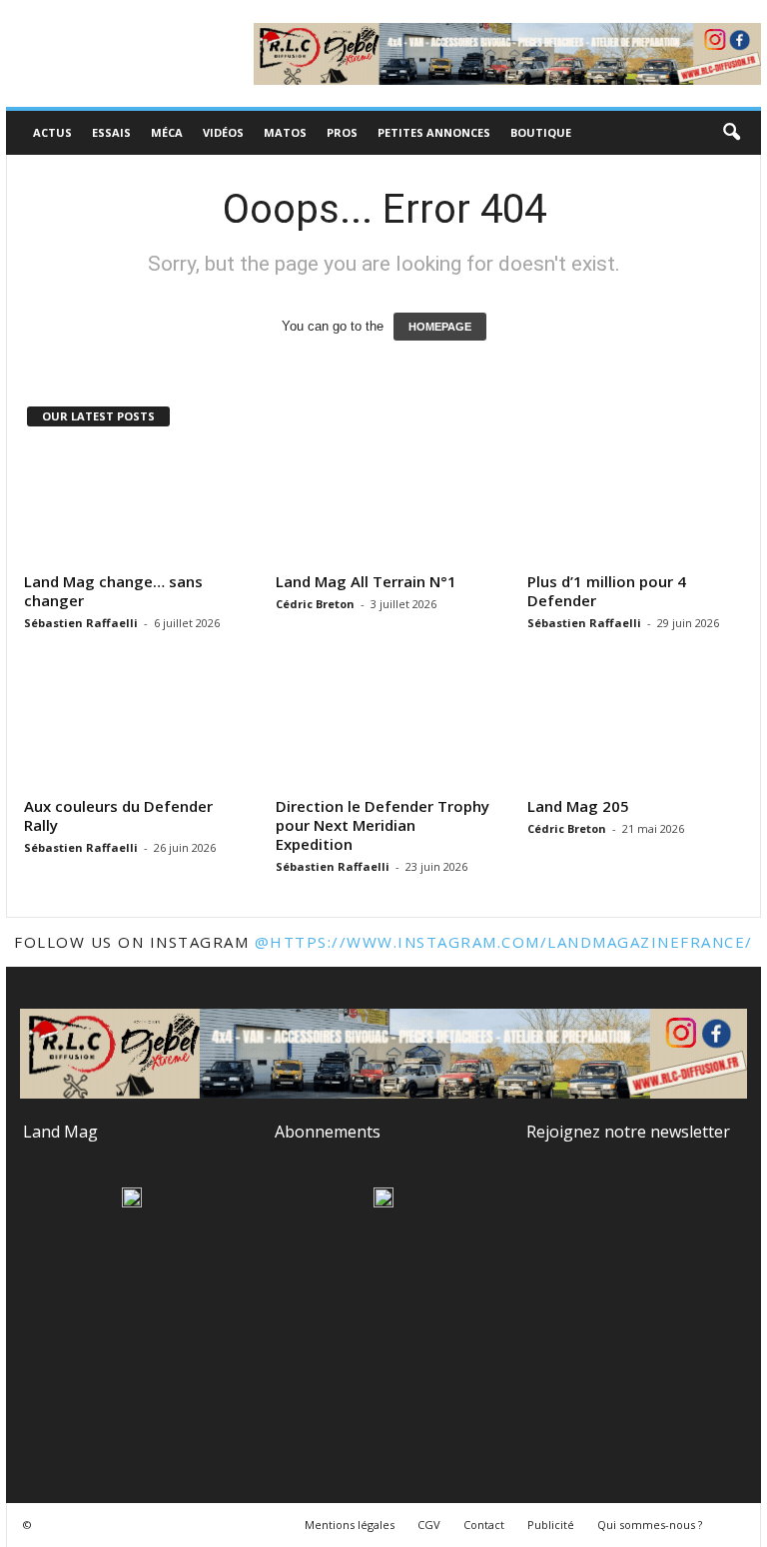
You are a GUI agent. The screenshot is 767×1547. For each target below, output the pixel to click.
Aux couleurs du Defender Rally (118, 815)
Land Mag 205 (578, 806)
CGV (428, 1524)
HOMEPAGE (439, 327)
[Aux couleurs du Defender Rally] (133, 731)
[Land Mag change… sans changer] (133, 506)
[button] (731, 133)
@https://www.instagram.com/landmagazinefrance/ (504, 942)
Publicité (550, 1524)
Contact (483, 1524)
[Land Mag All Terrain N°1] (384, 506)
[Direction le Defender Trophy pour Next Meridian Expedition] (384, 731)
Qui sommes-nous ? (649, 1524)
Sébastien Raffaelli (81, 622)
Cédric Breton (315, 603)
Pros (342, 132)
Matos (285, 132)
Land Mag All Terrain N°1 (366, 581)
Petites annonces (434, 132)
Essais (111, 132)
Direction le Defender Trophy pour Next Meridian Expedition (382, 825)
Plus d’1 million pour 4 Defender (606, 590)
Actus (52, 132)
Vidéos (223, 132)
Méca (167, 132)
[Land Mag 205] (636, 731)
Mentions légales (349, 1524)
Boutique (540, 132)
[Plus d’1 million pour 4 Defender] (636, 506)
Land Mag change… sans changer (113, 590)
